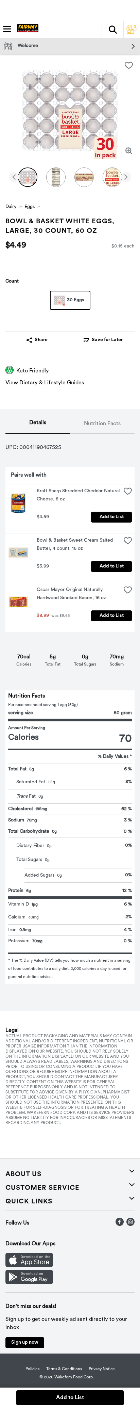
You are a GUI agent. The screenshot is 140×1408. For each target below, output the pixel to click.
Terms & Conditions (64, 1369)
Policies (32, 1369)
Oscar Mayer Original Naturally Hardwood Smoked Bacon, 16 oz (71, 594)
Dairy (11, 206)
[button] (112, 29)
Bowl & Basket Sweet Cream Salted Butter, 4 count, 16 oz (75, 544)
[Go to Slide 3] (84, 177)
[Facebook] (120, 1224)
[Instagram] (130, 1224)
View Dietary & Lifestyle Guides (44, 383)
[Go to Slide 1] (27, 177)
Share (41, 339)
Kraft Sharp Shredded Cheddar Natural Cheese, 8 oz (79, 495)
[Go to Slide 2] (56, 177)
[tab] (37, 424)
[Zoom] (129, 151)
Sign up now (24, 1342)
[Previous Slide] (13, 177)
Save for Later (107, 339)
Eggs (29, 206)
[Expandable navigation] (7, 28)
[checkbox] (129, 65)
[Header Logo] (26, 29)
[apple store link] (29, 1265)
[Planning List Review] (130, 32)
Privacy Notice (102, 1369)
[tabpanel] (70, 709)
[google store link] (29, 1282)
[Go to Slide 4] (112, 177)
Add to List (112, 516)
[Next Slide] (126, 177)
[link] (103, 340)
